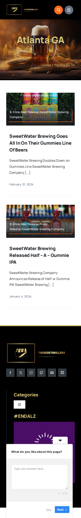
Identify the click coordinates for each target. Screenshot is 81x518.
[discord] (62, 373)
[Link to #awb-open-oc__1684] (69, 10)
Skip (49, 509)
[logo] (22, 6)
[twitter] (21, 373)
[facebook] (10, 373)
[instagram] (31, 373)
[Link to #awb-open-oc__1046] (58, 10)
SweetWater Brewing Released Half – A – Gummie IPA (39, 255)
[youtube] (52, 373)
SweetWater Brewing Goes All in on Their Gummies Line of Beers (40, 143)
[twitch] (41, 373)
